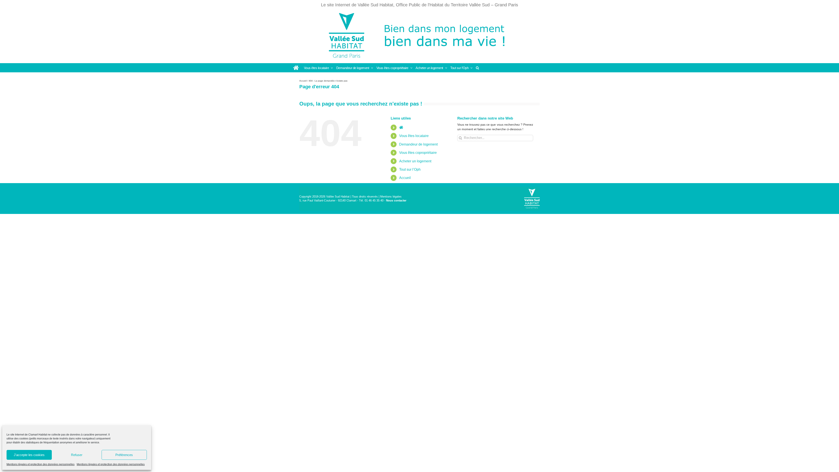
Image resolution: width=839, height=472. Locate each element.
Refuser (76, 455)
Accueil (405, 178)
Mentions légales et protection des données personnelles (41, 464)
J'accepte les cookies (29, 455)
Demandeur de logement (418, 144)
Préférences (124, 455)
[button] (477, 67)
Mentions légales (391, 196)
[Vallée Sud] (532, 198)
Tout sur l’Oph (410, 169)
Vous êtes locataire (414, 136)
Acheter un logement (415, 161)
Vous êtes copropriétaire (418, 152)
